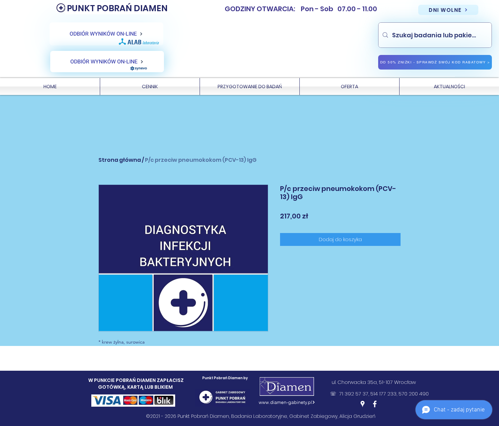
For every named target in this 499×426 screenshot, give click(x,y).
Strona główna (119, 160)
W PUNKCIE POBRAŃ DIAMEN (122, 380)
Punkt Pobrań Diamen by (225, 378)
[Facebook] (374, 404)
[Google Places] (362, 404)
